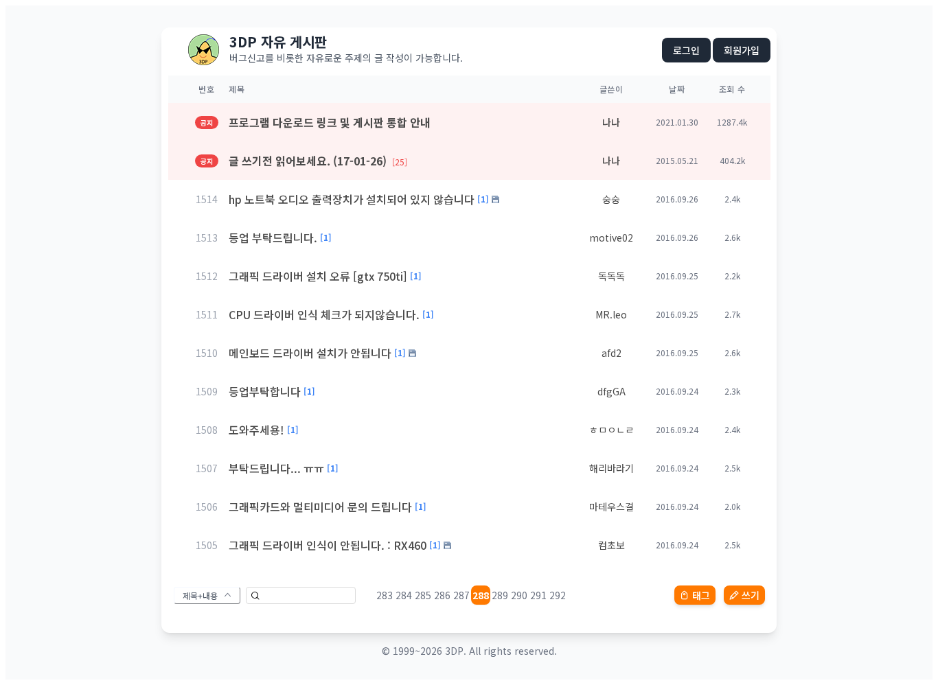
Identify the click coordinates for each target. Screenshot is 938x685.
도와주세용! (256, 429)
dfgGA (611, 391)
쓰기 (750, 595)
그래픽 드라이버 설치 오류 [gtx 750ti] (318, 276)
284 (404, 595)
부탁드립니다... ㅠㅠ (276, 468)
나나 (611, 122)
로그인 (686, 50)
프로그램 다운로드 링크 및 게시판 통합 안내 (330, 122)
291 (538, 595)
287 (461, 595)
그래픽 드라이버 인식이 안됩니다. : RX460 (327, 545)
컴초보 (611, 545)
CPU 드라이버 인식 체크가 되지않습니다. (324, 314)
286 (442, 595)
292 (557, 595)
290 (519, 595)
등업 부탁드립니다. (273, 237)
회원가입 (741, 50)
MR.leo (611, 314)
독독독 (611, 276)
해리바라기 (611, 468)
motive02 (611, 237)
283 (384, 595)
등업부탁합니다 (265, 391)
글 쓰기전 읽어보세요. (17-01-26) (318, 160)
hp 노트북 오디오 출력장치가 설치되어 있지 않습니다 (351, 199)
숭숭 (611, 199)
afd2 (611, 353)
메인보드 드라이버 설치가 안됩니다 (310, 353)
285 (423, 595)
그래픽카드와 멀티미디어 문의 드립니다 (320, 506)
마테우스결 (611, 506)
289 (500, 595)
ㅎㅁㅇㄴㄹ (611, 430)
